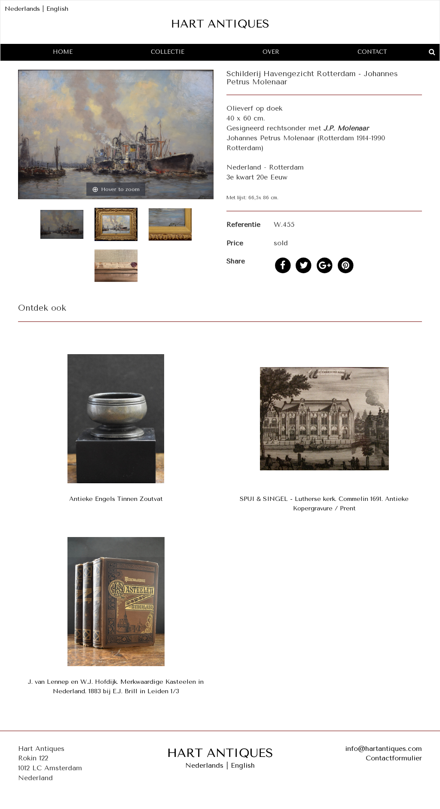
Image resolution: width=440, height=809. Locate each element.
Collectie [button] (167, 52)
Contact (372, 52)
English (57, 8)
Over (271, 52)
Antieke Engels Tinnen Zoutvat (116, 499)
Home (63, 52)
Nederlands (22, 8)
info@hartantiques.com (383, 748)
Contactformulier (394, 758)
